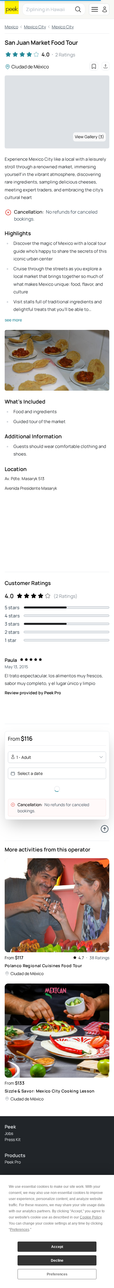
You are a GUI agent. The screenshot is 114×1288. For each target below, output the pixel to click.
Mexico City (35, 27)
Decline (57, 1260)
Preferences (57, 1274)
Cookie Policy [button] (90, 1217)
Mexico (11, 27)
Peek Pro (13, 1162)
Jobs (9, 1133)
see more (13, 320)
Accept (57, 1247)
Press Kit (13, 1139)
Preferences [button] (19, 1230)
